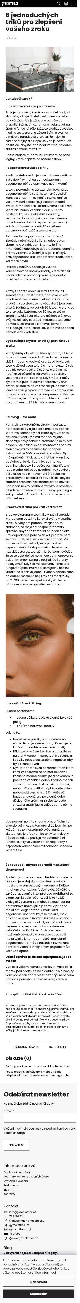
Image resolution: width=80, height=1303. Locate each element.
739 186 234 (17, 1216)
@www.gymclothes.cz (23, 1238)
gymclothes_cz (19, 1225)
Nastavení (38, 1282)
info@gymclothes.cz (22, 1212)
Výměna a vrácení (16, 1181)
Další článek (57, 1047)
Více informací (45, 1272)
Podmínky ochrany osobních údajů (26, 1176)
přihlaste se (36, 1075)
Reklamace (11, 1185)
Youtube (14, 1234)
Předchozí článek (26, 1047)
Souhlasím (38, 1294)
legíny (10, 159)
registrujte (62, 1075)
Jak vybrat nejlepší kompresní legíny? (31, 1253)
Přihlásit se (16, 1145)
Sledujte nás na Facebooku (26, 1221)
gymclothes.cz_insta (22, 1229)
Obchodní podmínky (17, 1172)
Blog (6, 1190)
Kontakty (9, 1194)
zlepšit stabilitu (20, 994)
